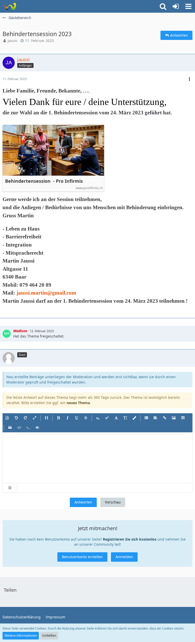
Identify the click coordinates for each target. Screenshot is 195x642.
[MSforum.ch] (10, 6)
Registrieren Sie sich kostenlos (129, 539)
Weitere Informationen (21, 635)
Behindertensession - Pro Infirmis (44, 181)
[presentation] (97, 457)
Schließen (49, 635)
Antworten (83, 502)
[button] (188, 6)
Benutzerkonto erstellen (82, 556)
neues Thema (78, 402)
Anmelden (124, 556)
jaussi (13, 40)
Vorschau (113, 502)
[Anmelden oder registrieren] (176, 6)
